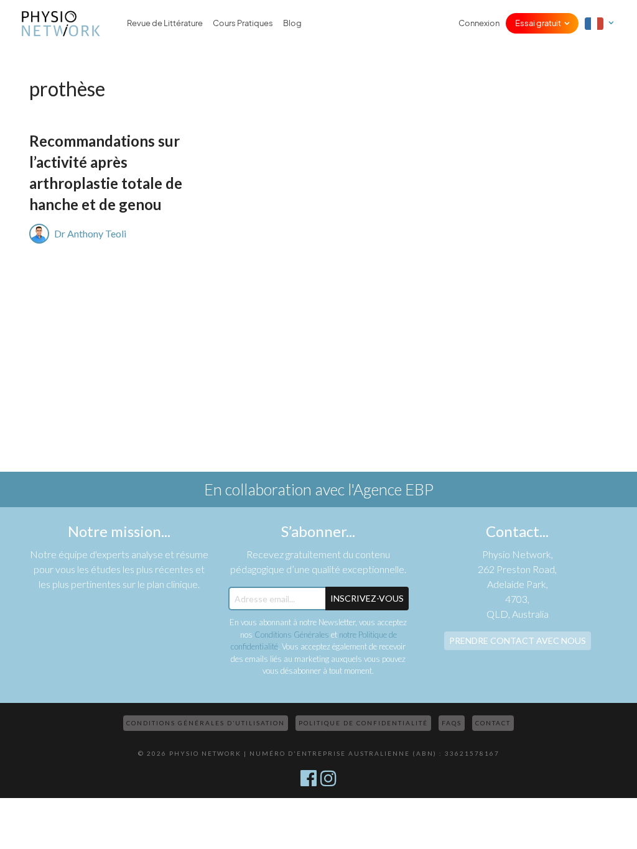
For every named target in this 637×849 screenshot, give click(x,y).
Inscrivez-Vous (367, 598)
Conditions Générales (291, 635)
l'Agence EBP (391, 489)
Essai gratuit (538, 23)
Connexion (479, 23)
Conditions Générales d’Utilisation (205, 723)
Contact (493, 723)
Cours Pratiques (243, 23)
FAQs (452, 723)
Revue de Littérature (165, 23)
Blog (292, 23)
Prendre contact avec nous (517, 640)
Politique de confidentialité (363, 723)
